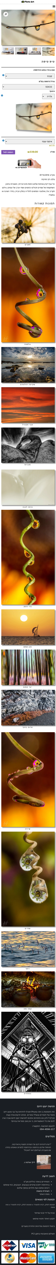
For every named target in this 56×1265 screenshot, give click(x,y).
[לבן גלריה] (28, 96)
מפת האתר (44, 1194)
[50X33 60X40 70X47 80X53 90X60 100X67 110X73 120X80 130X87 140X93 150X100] (28, 86)
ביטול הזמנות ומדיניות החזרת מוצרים (38, 1226)
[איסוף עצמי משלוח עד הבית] (28, 141)
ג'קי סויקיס (46, 179)
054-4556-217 (47, 1129)
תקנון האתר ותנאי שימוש (44, 1218)
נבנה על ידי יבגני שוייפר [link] (44, 1213)
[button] (54, 6)
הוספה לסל (8, 152)
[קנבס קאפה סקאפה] (28, 76)
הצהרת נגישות (42, 1191)
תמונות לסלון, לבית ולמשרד (44, 1205)
